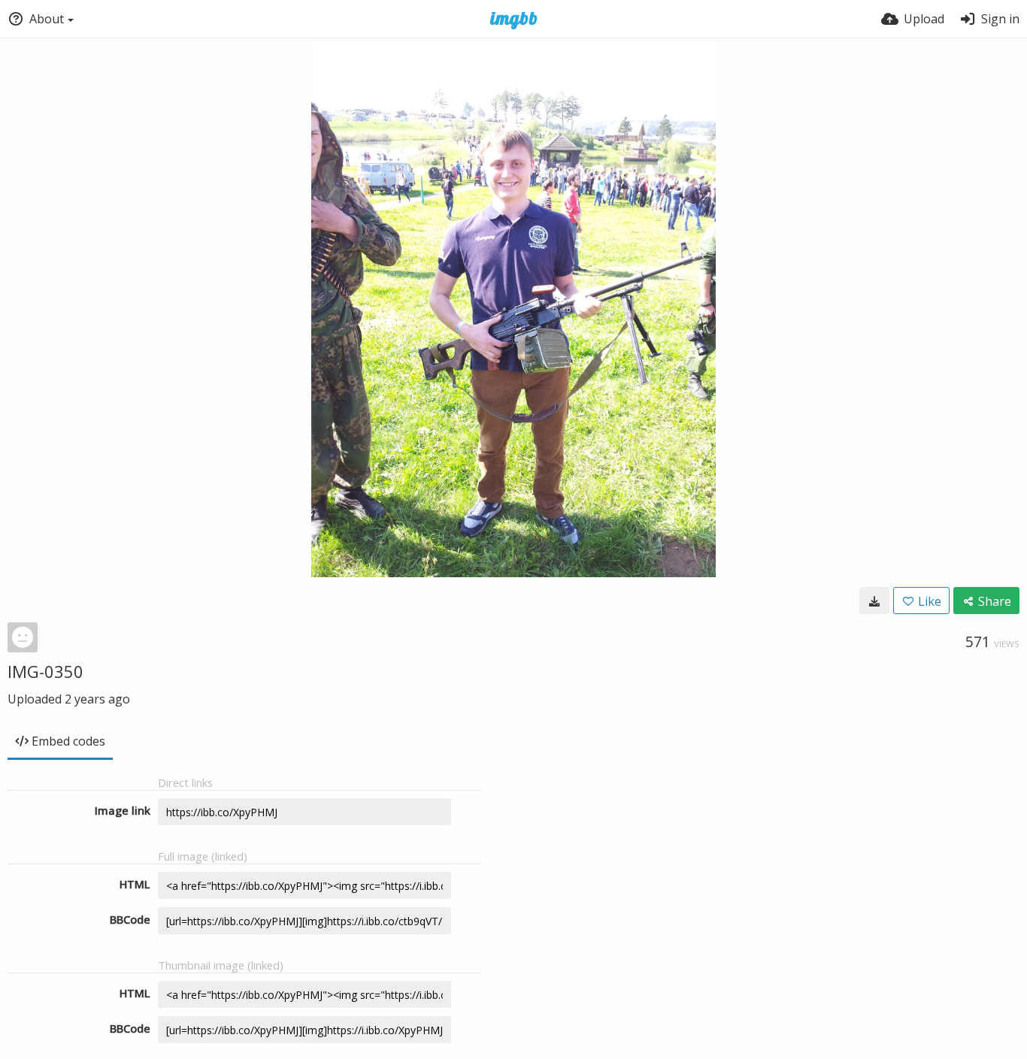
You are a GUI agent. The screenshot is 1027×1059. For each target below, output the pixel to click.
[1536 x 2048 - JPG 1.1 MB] (874, 600)
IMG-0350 (45, 671)
